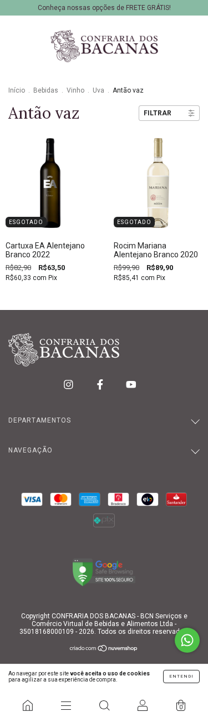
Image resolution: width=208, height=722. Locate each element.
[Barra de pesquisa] (104, 705)
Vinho (75, 90)
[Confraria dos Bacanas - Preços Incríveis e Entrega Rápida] (27, 705)
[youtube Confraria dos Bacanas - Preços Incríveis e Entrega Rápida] (131, 384)
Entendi (181, 676)
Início (16, 90)
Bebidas (45, 90)
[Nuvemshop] (104, 649)
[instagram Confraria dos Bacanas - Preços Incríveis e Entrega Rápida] (69, 384)
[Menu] (66, 705)
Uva (98, 90)
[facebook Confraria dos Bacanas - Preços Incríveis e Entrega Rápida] (101, 384)
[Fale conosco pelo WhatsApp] (187, 640)
